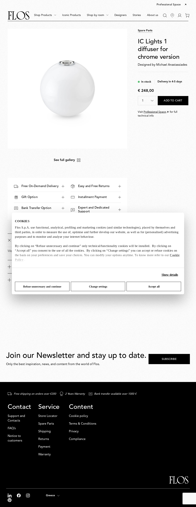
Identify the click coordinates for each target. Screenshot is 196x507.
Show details (170, 274)
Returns (43, 439)
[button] (172, 5)
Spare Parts (46, 423)
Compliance (77, 439)
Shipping (44, 431)
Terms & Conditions (82, 423)
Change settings (98, 286)
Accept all (154, 286)
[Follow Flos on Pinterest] (9, 500)
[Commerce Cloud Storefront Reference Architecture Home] (18, 15)
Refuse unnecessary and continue (42, 286)
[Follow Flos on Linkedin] (10, 495)
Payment (44, 446)
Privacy (74, 431)
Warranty (44, 454)
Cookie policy (78, 416)
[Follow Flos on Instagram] (28, 495)
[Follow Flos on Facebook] (19, 495)
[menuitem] (45, 15)
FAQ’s (12, 428)
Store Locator (47, 416)
